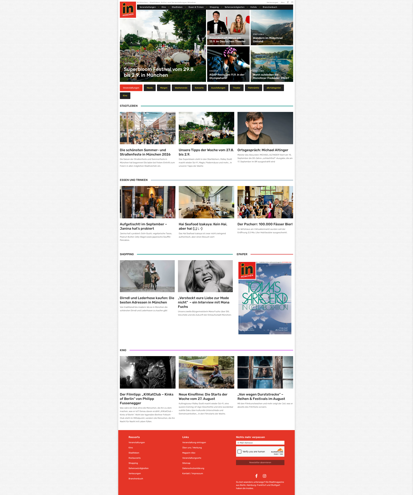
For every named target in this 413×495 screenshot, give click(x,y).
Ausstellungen (218, 88)
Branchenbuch (270, 7)
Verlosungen (272, 2)
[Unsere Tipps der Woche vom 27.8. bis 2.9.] (206, 128)
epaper (242, 254)
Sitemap (186, 463)
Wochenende (181, 88)
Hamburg (251, 485)
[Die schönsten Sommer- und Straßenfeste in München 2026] (148, 128)
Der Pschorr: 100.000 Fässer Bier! (265, 224)
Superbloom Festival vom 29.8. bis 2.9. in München (159, 72)
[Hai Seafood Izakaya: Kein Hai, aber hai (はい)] (206, 202)
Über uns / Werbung (192, 447)
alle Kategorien (274, 88)
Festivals (129, 63)
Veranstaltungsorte (191, 458)
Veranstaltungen (148, 7)
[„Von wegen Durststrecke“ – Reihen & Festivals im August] (265, 372)
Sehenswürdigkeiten (234, 7)
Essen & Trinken (196, 7)
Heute (150, 88)
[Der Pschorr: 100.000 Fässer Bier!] (265, 202)
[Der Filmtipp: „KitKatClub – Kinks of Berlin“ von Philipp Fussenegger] (148, 372)
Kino (164, 7)
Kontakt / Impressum (192, 473)
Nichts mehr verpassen (250, 437)
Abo (283, 2)
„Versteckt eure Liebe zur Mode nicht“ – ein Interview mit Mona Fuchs (203, 302)
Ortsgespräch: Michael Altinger (262, 150)
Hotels (253, 7)
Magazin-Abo (188, 453)
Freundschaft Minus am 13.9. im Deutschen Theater (227, 39)
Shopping (214, 7)
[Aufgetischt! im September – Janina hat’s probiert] (148, 202)
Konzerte (213, 71)
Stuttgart (275, 485)
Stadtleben (177, 7)
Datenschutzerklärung (193, 468)
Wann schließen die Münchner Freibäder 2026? (271, 76)
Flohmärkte (253, 88)
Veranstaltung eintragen (194, 442)
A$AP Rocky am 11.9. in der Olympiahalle (226, 76)
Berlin (243, 485)
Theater (236, 88)
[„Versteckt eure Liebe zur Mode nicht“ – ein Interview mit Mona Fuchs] (205, 276)
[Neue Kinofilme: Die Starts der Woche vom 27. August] (206, 372)
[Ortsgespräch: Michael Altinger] (265, 128)
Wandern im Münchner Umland (268, 39)
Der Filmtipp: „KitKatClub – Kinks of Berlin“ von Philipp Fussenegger (146, 398)
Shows (212, 34)
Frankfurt (261, 485)
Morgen (163, 88)
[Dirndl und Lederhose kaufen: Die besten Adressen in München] (147, 276)
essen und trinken (134, 180)
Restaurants (135, 458)
